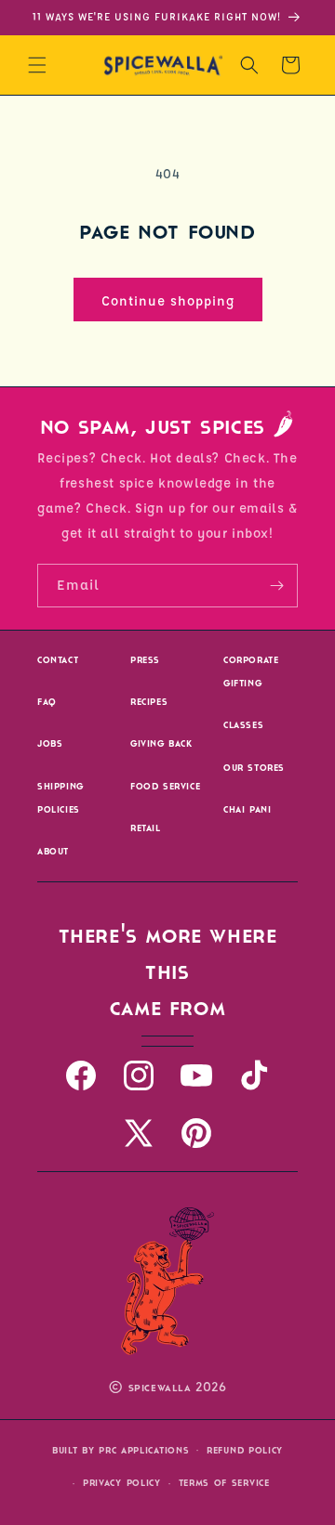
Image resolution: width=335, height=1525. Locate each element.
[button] (37, 65)
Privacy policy (122, 1483)
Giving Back (161, 743)
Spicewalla (160, 1388)
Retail (145, 828)
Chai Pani (247, 809)
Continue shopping (167, 300)
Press (145, 660)
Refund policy (245, 1450)
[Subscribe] (276, 585)
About (53, 851)
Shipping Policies (60, 797)
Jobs (49, 743)
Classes (243, 725)
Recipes (149, 702)
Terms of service (224, 1483)
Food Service (165, 786)
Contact (57, 660)
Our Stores (254, 768)
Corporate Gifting (250, 671)
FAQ (47, 702)
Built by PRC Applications (121, 1450)
